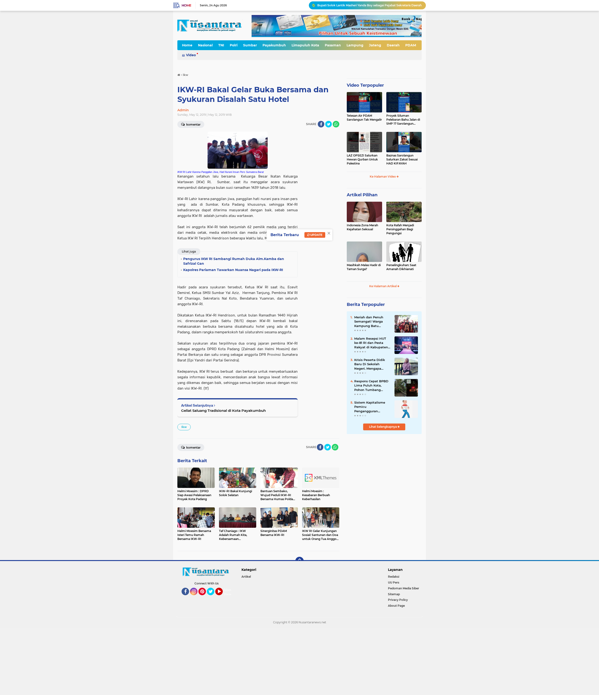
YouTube (222, 597)
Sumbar (250, 45)
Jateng (375, 45)
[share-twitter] (328, 124)
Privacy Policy (398, 600)
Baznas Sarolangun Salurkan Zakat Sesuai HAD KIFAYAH (402, 159)
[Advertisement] (140, 661)
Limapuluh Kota (305, 45)
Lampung (355, 45)
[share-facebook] (321, 124)
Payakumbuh (274, 45)
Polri (233, 45)
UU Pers (393, 582)
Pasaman (333, 45)
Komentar (193, 124)
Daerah (393, 45)
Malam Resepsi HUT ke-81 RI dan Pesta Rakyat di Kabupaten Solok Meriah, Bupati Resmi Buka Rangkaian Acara (371, 343)
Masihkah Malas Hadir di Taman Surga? (364, 267)
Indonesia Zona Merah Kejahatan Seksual (362, 227)
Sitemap (394, 594)
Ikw (184, 427)
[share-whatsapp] (336, 124)
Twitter (213, 597)
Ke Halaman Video (383, 176)
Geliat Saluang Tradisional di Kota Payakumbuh (223, 410)
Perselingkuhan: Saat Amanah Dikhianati (401, 267)
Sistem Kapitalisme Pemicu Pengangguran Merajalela (369, 407)
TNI (221, 45)
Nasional (205, 45)
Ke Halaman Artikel (383, 286)
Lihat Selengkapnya (383, 426)
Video (191, 55)
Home (186, 5)
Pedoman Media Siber (403, 588)
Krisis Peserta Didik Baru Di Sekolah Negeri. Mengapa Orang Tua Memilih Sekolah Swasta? (369, 364)
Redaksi (393, 576)
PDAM (410, 45)
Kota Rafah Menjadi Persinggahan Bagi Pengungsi (400, 229)
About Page (229, 592)
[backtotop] (299, 561)
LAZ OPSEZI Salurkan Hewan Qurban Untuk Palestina (362, 159)
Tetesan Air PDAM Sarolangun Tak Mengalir (364, 117)
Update (316, 235)
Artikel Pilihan (362, 194)
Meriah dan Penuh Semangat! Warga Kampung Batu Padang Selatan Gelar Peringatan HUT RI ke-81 (372, 321)
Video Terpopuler (365, 85)
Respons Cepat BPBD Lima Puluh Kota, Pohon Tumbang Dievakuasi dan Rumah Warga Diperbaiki (371, 385)
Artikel (246, 576)
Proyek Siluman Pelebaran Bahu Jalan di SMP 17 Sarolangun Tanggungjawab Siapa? (403, 120)
